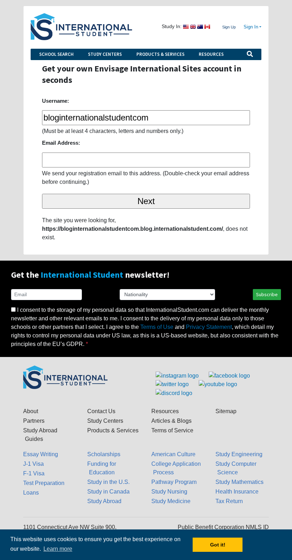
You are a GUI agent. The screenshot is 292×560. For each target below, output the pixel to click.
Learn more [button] (57, 549)
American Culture (173, 454)
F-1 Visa (34, 473)
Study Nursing (169, 492)
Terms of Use (156, 327)
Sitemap (225, 411)
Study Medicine (171, 501)
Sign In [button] (251, 27)
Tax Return (229, 501)
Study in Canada (108, 492)
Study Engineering (238, 454)
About (30, 411)
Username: (55, 101)
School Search (56, 54)
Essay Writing (40, 454)
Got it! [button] (217, 545)
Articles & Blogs (171, 421)
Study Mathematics (239, 482)
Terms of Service (172, 430)
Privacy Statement (209, 327)
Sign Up (229, 27)
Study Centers (105, 54)
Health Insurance (237, 492)
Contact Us (101, 411)
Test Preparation (43, 483)
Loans (31, 493)
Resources (211, 54)
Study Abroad (104, 501)
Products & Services (160, 54)
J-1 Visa (33, 464)
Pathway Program (174, 482)
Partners (34, 421)
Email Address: (61, 143)
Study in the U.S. (108, 482)
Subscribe (267, 294)
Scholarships (103, 454)
